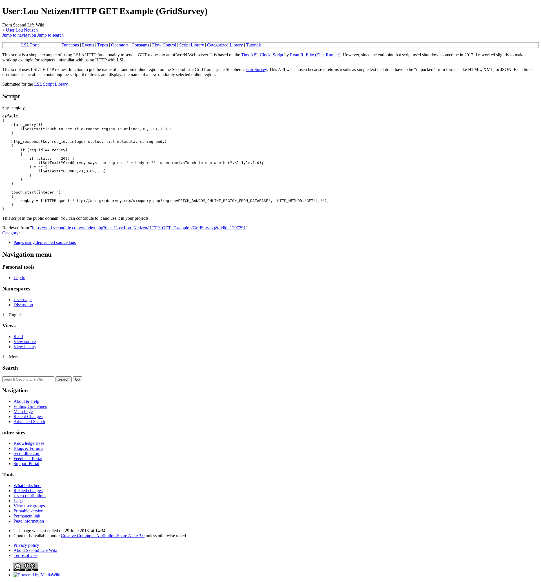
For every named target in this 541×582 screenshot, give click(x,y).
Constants (140, 45)
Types (102, 45)
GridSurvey (256, 69)
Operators (119, 45)
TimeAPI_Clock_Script (262, 54)
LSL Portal (31, 45)
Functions (70, 45)
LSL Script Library (51, 84)
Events (88, 45)
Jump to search (50, 35)
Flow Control (164, 45)
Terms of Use (25, 555)
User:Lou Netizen (22, 30)
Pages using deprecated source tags (45, 242)
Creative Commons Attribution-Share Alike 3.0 (103, 535)
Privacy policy (26, 545)
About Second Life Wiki (35, 550)
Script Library (191, 45)
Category (10, 232)
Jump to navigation (19, 35)
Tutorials (253, 45)
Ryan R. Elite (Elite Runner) (315, 54)
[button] (5, 314)
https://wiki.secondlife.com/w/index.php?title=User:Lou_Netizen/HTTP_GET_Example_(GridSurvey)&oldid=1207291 (139, 227)
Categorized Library (225, 45)
